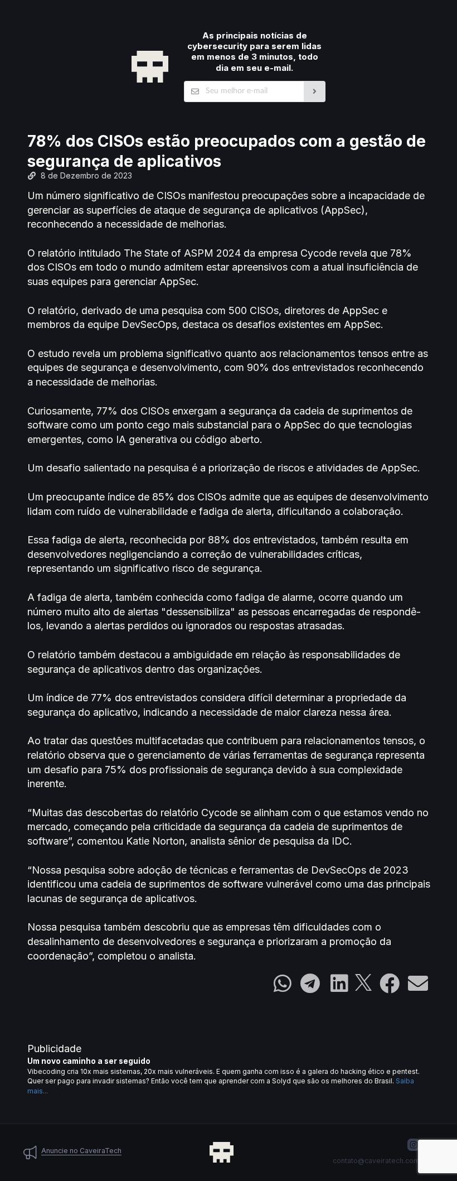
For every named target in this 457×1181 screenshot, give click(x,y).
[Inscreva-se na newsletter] (314, 91)
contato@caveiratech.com (376, 1160)
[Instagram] (413, 1145)
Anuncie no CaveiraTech (81, 1150)
